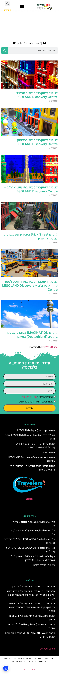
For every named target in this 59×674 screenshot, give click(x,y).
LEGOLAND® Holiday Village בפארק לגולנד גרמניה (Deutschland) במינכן (32, 558)
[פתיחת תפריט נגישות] (6, 668)
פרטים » (53, 101)
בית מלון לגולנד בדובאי (44, 565)
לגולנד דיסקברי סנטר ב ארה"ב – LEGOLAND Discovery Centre (35, 95)
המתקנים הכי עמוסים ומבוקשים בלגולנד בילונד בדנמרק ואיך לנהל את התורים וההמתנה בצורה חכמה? (32, 607)
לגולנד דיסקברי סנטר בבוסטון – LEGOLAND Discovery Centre (36, 142)
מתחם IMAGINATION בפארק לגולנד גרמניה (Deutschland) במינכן (32, 334)
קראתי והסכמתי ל (37, 397)
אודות (29, 499)
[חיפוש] (4, 50)
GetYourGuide (50, 347)
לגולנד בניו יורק (47, 452)
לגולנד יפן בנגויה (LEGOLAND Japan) (35, 430)
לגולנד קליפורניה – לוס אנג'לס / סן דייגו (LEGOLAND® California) (35, 445)
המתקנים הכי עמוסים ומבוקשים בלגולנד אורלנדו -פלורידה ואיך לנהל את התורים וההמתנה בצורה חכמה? (31, 595)
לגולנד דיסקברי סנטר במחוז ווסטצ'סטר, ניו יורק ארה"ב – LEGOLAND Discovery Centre (30, 285)
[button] (22, 6)
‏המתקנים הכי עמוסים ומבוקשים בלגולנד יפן (33, 586)
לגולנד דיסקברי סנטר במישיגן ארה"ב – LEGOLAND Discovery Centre (31, 189)
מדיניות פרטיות (30, 669)
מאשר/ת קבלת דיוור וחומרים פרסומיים (36, 401)
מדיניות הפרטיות (29, 397)
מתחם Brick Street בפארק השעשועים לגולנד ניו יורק (30, 236)
